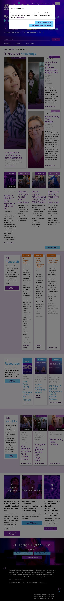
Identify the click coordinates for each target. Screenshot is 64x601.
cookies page (20, 17)
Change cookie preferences (41, 25)
